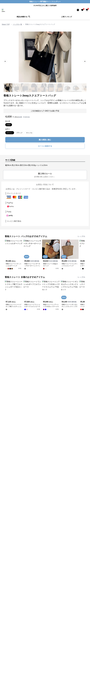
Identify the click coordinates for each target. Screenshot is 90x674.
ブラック (19, 133)
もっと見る (81, 236)
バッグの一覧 (17, 24)
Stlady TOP (6, 24)
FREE (9, 125)
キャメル (29, 133)
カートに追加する (45, 146)
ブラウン (10, 133)
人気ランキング (66, 17)
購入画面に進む (45, 140)
